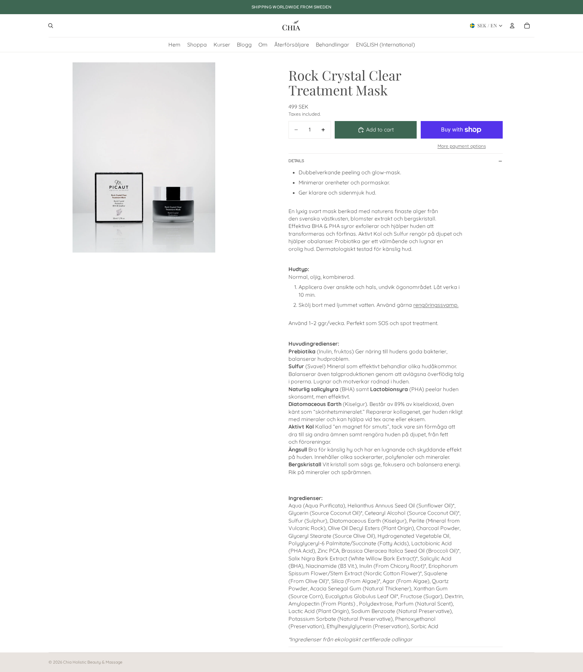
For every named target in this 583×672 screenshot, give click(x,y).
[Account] (512, 25)
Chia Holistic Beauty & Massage (92, 662)
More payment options (462, 146)
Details (296, 161)
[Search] (50, 25)
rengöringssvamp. (436, 304)
